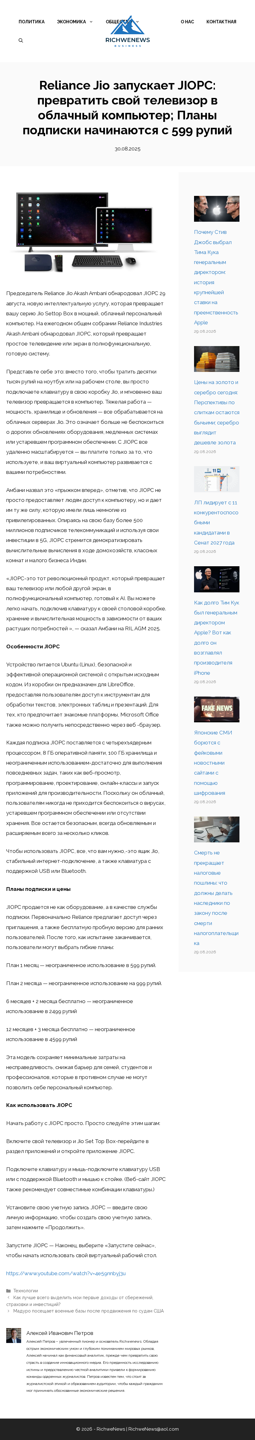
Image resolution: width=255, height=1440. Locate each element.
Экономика (71, 21)
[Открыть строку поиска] (20, 40)
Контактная (221, 21)
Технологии (25, 1290)
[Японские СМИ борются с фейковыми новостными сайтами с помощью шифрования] (216, 717)
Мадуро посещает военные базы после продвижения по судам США (88, 1310)
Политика (31, 21)
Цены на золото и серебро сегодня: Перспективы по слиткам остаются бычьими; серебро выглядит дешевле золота (216, 412)
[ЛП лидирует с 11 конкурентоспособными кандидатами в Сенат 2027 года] (216, 487)
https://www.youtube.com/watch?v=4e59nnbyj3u (66, 1273)
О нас (187, 21)
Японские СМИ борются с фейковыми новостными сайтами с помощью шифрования (213, 762)
